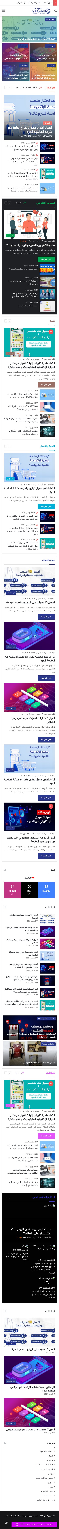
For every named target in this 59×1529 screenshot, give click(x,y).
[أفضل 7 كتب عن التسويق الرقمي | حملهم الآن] (47, 282)
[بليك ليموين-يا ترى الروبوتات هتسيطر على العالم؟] (29, 1223)
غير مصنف (50, 19)
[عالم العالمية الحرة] (41, 11)
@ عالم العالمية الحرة (12, 1516)
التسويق (51, 65)
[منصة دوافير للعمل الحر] (47, 306)
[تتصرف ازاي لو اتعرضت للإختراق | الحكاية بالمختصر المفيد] (25, 1246)
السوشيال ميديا (47, 1469)
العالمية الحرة (46, 136)
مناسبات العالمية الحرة (46, 1019)
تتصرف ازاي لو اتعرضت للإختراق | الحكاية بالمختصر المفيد (17, 1256)
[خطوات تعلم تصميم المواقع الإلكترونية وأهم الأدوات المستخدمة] (47, 419)
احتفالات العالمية (31, 88)
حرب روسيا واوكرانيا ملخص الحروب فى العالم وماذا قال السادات (43, 1294)
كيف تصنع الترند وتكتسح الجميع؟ (23, 269)
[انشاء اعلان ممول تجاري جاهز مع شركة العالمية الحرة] (43, 71)
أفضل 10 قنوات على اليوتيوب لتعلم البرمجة (37, 39)
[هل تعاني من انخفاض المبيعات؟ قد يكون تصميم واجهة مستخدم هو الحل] (47, 980)
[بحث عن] (55, 12)
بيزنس (50, 1474)
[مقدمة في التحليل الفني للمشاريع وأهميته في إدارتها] (47, 431)
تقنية (17, 1073)
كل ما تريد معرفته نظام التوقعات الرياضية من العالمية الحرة (46, 58)
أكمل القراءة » (46, 259)
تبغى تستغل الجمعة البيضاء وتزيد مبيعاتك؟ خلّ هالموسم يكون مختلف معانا (22, 161)
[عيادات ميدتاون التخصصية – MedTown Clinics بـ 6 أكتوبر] (47, 294)
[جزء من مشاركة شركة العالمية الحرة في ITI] (30, 1053)
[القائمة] (3, 12)
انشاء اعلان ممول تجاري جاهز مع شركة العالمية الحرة (33, 3)
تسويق (50, 1483)
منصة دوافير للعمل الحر (28, 306)
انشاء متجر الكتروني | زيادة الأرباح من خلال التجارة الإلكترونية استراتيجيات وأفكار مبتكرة (22, 176)
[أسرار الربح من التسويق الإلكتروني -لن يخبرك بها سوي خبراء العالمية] (16, 71)
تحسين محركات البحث (44, 1478)
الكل (40, 88)
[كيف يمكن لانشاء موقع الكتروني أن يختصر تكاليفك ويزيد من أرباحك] (47, 188)
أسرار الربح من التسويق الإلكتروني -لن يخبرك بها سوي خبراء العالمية (18, 78)
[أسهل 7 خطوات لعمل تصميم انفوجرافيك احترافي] (16, 52)
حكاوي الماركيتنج (47, 1491)
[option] (29, 48)
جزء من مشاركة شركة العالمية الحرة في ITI (38, 1063)
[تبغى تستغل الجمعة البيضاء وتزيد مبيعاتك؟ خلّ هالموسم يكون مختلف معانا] (47, 159)
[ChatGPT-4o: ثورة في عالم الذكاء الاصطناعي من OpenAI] (47, 407)
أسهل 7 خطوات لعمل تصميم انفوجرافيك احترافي (30, 1429)
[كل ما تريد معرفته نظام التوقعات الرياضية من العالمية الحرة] (43, 52)
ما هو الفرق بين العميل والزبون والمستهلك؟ (30, 245)
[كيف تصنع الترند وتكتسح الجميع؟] (47, 269)
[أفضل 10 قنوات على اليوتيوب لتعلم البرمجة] (29, 29)
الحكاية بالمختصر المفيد (44, 1465)
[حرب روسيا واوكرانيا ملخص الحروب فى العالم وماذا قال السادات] (47, 1281)
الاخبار (22, 88)
